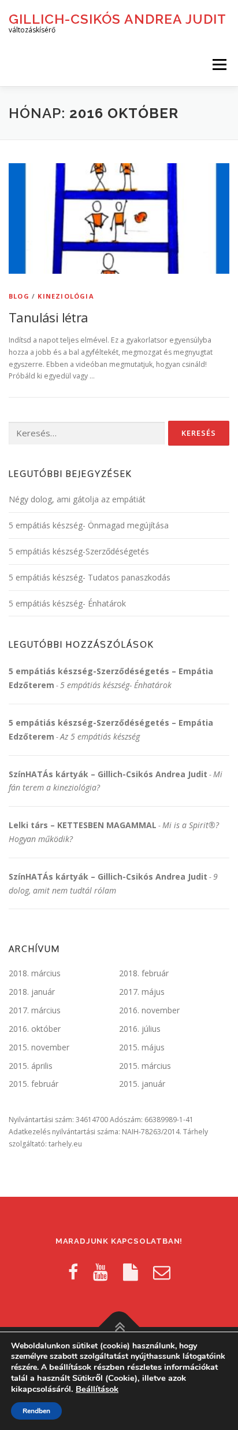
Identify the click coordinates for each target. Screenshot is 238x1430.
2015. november (39, 1047)
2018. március (35, 973)
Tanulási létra (48, 317)
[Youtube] (100, 1272)
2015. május (142, 1047)
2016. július (140, 1028)
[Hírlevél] (161, 1272)
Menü (218, 64)
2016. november (149, 1010)
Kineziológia (66, 296)
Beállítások (97, 1389)
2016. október (35, 1028)
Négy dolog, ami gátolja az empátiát (77, 499)
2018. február (144, 973)
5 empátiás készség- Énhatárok (67, 603)
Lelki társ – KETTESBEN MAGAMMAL (83, 824)
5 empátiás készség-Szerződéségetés (79, 551)
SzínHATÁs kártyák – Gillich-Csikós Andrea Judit (108, 774)
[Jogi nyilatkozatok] (130, 1272)
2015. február (33, 1083)
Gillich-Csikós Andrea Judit (117, 18)
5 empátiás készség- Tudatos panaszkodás (89, 577)
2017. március (35, 1010)
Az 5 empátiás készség (100, 736)
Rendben (36, 1411)
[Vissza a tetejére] (119, 1327)
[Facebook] (73, 1272)
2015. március (145, 1065)
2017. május (142, 991)
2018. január (32, 991)
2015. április (31, 1065)
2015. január (142, 1083)
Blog (19, 296)
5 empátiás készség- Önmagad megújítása (89, 525)
